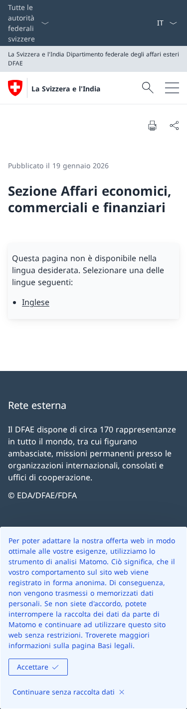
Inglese (35, 302)
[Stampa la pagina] (152, 125)
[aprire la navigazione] (172, 88)
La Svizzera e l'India (65, 88)
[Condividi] (174, 125)
